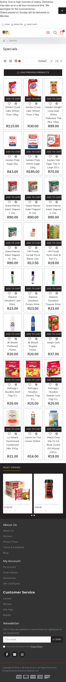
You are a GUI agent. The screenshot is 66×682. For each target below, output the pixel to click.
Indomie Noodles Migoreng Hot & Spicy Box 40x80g (17, 504)
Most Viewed (11, 467)
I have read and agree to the (24, 646)
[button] (31, 515)
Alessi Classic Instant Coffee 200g (48, 504)
